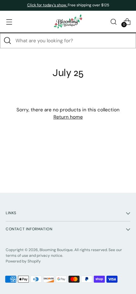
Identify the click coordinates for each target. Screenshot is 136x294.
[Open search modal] (113, 21)
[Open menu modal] (9, 21)
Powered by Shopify (23, 261)
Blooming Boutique (56, 249)
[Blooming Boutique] (68, 21)
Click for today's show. (47, 5)
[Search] (7, 40)
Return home (68, 117)
